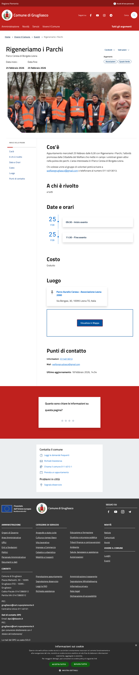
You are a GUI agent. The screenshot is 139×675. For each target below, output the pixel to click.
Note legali (75, 591)
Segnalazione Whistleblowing (83, 581)
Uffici (4, 542)
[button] (69, 670)
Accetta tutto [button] (59, 664)
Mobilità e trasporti (44, 557)
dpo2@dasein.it (15, 618)
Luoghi (107, 556)
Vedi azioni (122, 49)
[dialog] (69, 658)
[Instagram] (103, 15)
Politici (5, 552)
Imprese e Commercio (46, 547)
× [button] (136, 645)
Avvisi (107, 542)
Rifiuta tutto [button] (80, 664)
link (95, 658)
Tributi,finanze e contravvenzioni (85, 542)
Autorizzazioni (76, 557)
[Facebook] (89, 15)
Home (7, 37)
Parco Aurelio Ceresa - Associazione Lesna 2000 (78, 293)
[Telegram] (110, 15)
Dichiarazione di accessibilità (83, 596)
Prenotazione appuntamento (49, 576)
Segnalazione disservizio (47, 581)
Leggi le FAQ (41, 586)
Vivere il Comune (22, 37)
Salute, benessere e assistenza (84, 552)
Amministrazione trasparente (83, 576)
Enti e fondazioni (9, 547)
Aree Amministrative (11, 537)
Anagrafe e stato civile (46, 532)
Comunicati (109, 537)
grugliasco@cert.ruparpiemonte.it (18, 605)
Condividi (109, 49)
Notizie (107, 532)
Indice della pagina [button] (17, 142)
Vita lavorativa (42, 542)
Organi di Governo (10, 532)
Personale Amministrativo (14, 557)
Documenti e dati (9, 562)
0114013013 (66, 359)
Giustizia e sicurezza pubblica (83, 537)
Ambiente (74, 547)
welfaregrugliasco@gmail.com (62, 170)
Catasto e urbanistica (45, 552)
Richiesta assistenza (45, 591)
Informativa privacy (79, 586)
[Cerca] (134, 15)
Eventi (37, 37)
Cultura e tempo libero (46, 537)
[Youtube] (96, 15)
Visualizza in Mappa (89, 323)
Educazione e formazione (81, 532)
